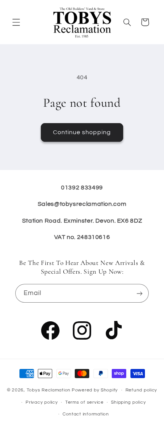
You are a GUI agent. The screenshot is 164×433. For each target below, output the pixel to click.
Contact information (86, 414)
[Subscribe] (139, 293)
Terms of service (84, 402)
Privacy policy (42, 402)
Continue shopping (82, 132)
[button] (16, 22)
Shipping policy (128, 402)
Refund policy (141, 390)
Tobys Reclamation (49, 390)
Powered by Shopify (95, 390)
